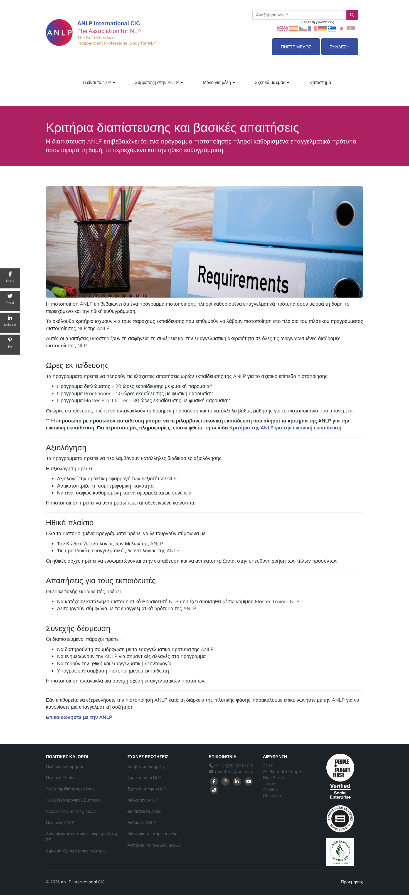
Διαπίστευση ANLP (144, 811)
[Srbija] (351, 28)
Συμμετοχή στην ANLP (157, 82)
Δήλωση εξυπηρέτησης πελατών (76, 851)
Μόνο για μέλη (217, 82)
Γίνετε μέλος (296, 47)
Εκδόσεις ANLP (141, 822)
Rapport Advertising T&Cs (70, 811)
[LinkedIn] (237, 781)
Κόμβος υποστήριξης (146, 766)
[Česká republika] (303, 28)
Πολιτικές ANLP (60, 822)
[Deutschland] (322, 28)
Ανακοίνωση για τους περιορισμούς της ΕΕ (82, 836)
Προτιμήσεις (352, 881)
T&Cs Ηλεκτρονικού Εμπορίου (74, 800)
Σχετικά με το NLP (144, 777)
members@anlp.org (234, 771)
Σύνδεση (339, 47)
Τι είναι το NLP (97, 82)
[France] (312, 28)
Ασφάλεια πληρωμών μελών (154, 845)
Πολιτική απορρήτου (64, 766)
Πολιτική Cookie (60, 777)
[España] (293, 28)
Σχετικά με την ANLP (146, 789)
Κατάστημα (320, 82)
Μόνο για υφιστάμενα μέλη (152, 833)
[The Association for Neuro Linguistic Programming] (101, 32)
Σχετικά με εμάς (270, 82)
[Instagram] (225, 781)
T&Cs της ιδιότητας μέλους (70, 789)
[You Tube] (248, 781)
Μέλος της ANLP (142, 800)
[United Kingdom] (282, 28)
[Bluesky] (214, 789)
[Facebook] (214, 781)
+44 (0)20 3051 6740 (233, 765)
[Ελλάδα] (332, 28)
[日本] (341, 28)
